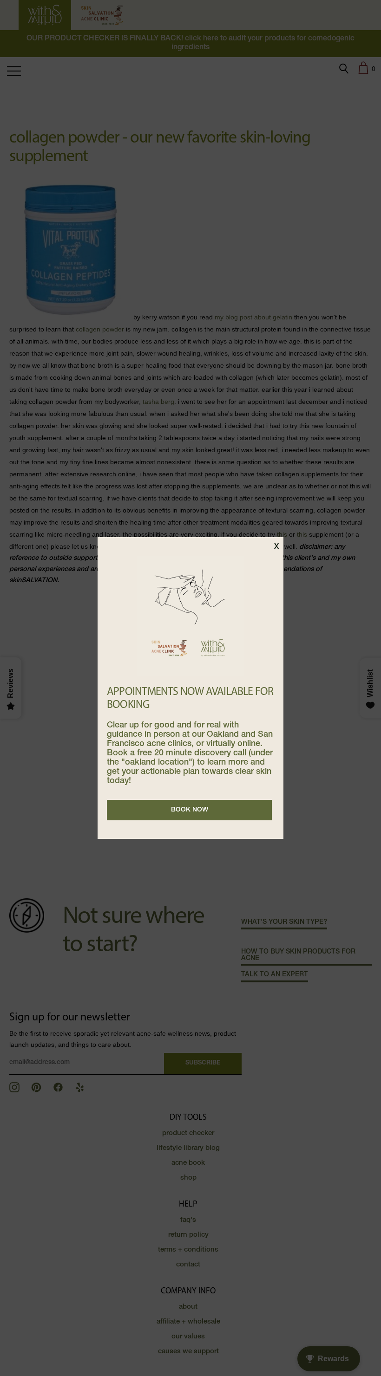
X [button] (276, 547)
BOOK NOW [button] (189, 810)
